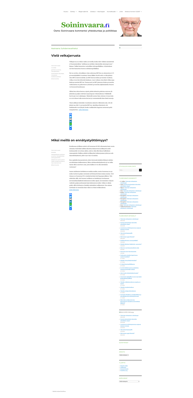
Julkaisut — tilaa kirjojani (97, 11)
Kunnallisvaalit (111, 11)
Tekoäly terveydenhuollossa (127, 287)
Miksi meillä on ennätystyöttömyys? (79, 140)
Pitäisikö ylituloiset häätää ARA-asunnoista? (131, 244)
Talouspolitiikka (55, 71)
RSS (132, 312)
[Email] (92, 119)
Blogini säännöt (83, 11)
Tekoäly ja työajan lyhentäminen (128, 291)
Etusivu (66, 11)
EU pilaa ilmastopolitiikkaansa (127, 264)
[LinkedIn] (92, 121)
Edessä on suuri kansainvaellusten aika (129, 248)
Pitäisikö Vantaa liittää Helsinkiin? (128, 260)
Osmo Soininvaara (55, 65)
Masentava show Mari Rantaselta (128, 251)
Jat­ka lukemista (83, 110)
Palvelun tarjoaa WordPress (59, 391)
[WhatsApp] (92, 124)
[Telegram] (92, 126)
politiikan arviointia (56, 69)
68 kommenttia (55, 165)
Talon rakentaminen (56, 163)
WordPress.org (123, 370)
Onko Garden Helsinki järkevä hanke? (129, 273)
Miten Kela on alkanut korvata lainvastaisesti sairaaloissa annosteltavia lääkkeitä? (130, 301)
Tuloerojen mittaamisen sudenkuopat (132, 191)
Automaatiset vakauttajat (57, 73)
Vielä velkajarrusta (65, 55)
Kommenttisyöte (124, 369)
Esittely (72, 11)
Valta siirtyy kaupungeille (126, 233)
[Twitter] (92, 117)
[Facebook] (92, 114)
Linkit (121, 11)
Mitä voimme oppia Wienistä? (127, 237)
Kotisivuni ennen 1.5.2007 (132, 11)
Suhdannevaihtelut (56, 76)
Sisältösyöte (123, 367)
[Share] (92, 129)
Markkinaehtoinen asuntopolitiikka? (129, 240)
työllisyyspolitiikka (55, 157)
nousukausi (54, 75)
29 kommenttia (55, 78)
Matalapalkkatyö (55, 154)
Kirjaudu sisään (124, 366)
